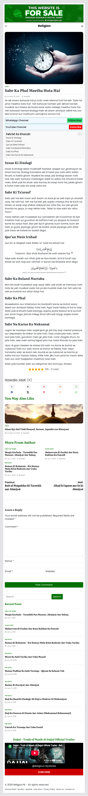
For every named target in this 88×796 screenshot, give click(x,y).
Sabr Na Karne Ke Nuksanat (19, 155)
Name (9, 561)
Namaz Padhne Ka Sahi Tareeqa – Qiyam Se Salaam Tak (34, 670)
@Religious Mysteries (44, 766)
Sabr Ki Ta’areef (14, 141)
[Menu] (6, 26)
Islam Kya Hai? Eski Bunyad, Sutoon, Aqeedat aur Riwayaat (37, 429)
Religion (44, 26)
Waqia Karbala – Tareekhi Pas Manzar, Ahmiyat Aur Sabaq (21, 453)
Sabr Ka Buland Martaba (18, 148)
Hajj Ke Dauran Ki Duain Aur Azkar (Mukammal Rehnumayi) (38, 713)
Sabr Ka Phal (12, 151)
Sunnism (20, 789)
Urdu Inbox (37, 789)
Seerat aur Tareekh (10, 449)
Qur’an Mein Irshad (15, 144)
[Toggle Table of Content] (78, 134)
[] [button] (29, 380)
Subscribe (75, 127)
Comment (11, 526)
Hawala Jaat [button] (15, 380)
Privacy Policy (49, 789)
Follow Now (74, 120)
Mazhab (29, 789)
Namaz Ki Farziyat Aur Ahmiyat (22, 684)
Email (9, 571)
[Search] (82, 26)
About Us (60, 789)
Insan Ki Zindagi (13, 137)
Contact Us (69, 789)
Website (50, 571)
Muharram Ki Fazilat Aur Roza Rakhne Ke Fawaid (61, 453)
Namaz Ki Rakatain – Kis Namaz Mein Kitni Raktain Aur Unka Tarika (22, 468)
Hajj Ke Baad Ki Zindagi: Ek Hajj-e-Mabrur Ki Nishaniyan (36, 698)
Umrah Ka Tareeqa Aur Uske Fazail (24, 727)
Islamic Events (49, 449)
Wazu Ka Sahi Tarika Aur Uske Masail (25, 656)
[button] (72, 253)
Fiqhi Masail (8, 463)
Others (7, 86)
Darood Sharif (10, 789)
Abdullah (27, 96)
